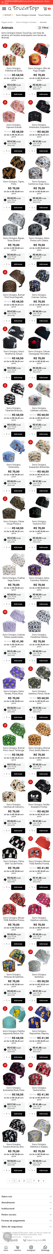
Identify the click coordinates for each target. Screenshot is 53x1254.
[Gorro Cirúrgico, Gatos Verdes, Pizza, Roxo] (14, 693)
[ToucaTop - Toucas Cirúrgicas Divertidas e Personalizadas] (26, 8)
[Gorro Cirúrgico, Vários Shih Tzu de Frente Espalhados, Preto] (14, 863)
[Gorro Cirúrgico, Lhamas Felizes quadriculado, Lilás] (14, 636)
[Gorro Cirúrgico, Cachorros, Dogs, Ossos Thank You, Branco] (39, 183)
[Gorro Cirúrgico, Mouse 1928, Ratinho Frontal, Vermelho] (39, 863)
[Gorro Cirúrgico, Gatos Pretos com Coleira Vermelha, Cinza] (39, 240)
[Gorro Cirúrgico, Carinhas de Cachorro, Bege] (14, 806)
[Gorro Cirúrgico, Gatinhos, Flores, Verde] (39, 693)
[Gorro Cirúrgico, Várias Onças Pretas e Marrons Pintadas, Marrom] (14, 523)
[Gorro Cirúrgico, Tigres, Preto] (14, 183)
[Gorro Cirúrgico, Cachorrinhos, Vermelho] (39, 1089)
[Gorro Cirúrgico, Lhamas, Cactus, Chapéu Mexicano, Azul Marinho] (39, 296)
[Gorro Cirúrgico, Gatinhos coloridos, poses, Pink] (39, 920)
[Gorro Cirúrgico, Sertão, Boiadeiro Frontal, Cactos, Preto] (39, 806)
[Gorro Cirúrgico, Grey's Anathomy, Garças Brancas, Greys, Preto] (14, 353)
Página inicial (7, 22)
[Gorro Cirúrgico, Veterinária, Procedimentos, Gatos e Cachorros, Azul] (14, 466)
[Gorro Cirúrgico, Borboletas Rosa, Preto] (14, 1089)
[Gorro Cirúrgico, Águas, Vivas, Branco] (14, 240)
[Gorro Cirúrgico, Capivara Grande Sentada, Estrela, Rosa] (14, 127)
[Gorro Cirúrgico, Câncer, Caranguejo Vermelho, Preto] (39, 353)
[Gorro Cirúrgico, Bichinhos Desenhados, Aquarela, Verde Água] (39, 976)
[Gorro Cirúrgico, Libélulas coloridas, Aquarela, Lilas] (39, 410)
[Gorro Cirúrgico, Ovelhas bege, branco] (14, 580)
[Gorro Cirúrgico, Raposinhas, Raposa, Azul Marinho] (39, 1033)
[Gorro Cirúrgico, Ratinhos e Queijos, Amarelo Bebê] (39, 1146)
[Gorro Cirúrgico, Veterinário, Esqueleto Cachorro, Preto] (39, 127)
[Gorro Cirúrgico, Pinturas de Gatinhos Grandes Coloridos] (14, 976)
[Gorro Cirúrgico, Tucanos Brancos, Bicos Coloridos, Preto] (14, 1146)
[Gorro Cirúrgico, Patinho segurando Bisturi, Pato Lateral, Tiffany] (14, 1033)
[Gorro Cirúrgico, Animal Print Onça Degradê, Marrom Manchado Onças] (14, 296)
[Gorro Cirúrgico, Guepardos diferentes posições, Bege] (39, 466)
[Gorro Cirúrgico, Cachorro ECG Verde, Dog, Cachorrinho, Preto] (39, 523)
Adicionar (18, 94)
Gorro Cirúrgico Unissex (26, 22)
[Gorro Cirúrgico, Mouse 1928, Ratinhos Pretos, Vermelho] (14, 920)
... (29, 1181)
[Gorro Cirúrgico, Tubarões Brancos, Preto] (14, 410)
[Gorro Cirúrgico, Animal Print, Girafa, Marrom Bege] (39, 750)
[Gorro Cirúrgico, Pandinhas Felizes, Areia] (39, 636)
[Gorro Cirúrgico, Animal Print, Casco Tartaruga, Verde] (14, 750)
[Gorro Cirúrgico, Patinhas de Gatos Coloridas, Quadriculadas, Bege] (14, 70)
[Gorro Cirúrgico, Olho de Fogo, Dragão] (39, 70)
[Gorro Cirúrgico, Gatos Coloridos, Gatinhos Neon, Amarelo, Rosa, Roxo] (39, 580)
